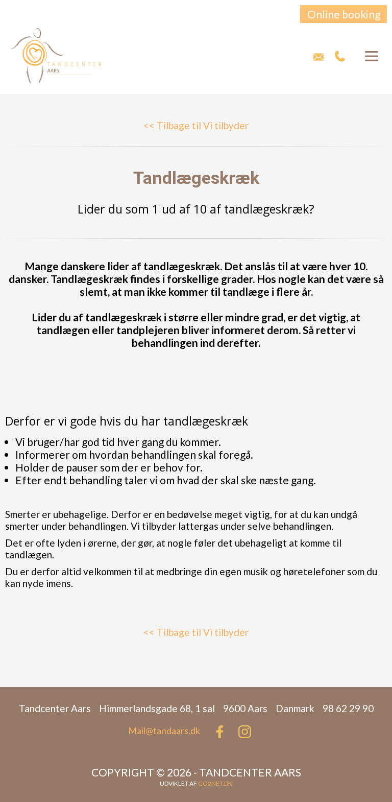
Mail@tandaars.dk (164, 730)
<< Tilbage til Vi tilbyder (196, 125)
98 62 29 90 (340, 56)
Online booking (343, 14)
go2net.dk (215, 783)
